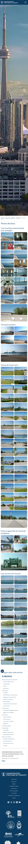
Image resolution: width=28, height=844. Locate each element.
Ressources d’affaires (6, 736)
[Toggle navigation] (25, 2)
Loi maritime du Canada (8, 721)
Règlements (5, 723)
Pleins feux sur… (6, 706)
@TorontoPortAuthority (3, 760)
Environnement (5, 708)
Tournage (5, 745)
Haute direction (6, 684)
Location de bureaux (7, 741)
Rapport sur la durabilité (8, 712)
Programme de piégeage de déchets (10, 710)
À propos (7, 677)
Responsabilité (5, 728)
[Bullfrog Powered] (19, 834)
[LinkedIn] (16, 802)
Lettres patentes (6, 719)
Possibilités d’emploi (6, 726)
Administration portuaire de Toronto (9, 679)
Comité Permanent (7, 717)
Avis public (5, 692)
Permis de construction (8, 743)
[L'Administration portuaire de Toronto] (9, 2)
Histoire (5, 686)
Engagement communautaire (9, 697)
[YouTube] (19, 802)
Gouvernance (5, 714)
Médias (14, 784)
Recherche (14, 781)
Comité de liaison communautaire (10, 695)
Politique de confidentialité (14, 795)
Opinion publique (6, 701)
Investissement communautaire (10, 703)
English (14, 798)
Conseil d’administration (8, 681)
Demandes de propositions (9, 739)
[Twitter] (11, 802)
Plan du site (14, 779)
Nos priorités (6, 688)
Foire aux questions (14, 790)
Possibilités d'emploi (14, 786)
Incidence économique (8, 699)
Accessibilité (6, 730)
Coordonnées (14, 788)
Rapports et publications (8, 732)
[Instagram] (14, 802)
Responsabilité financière (8, 734)
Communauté (5, 690)
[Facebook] (8, 802)
